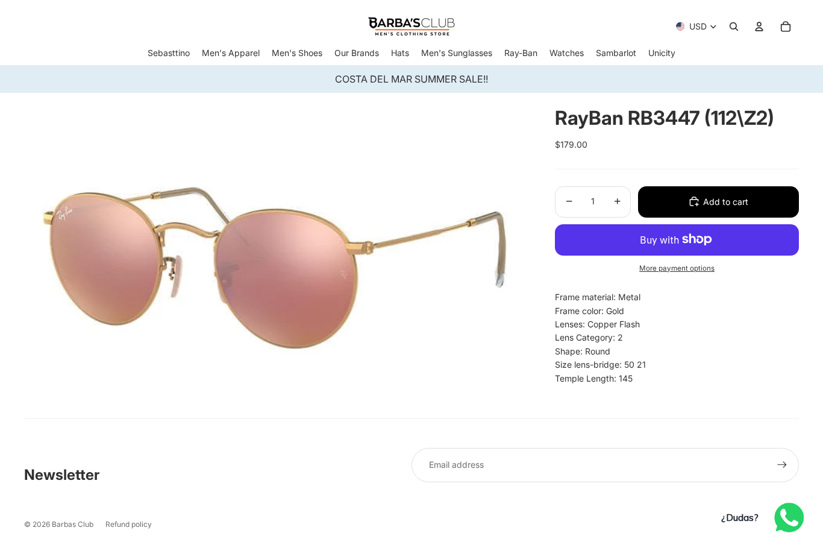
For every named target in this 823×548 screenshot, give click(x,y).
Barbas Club (72, 524)
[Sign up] (782, 464)
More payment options (677, 267)
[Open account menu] (759, 26)
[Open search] (734, 26)
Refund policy (128, 524)
